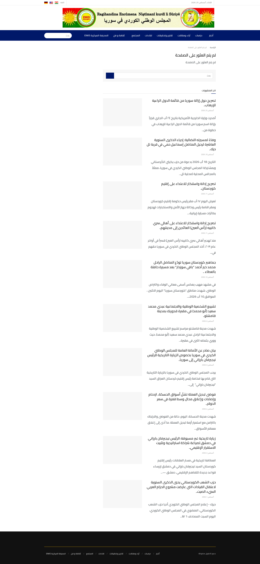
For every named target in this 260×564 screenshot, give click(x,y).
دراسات (198, 35)
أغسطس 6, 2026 (208, 321)
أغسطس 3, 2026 (208, 452)
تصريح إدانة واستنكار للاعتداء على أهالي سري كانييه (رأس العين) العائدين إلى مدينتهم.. (184, 225)
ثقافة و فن (119, 35)
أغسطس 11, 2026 (207, 233)
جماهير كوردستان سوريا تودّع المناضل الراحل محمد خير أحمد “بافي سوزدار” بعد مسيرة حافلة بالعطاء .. (183, 267)
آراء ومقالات (184, 35)
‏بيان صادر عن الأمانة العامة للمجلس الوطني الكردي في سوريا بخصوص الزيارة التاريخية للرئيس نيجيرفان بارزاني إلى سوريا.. (181, 355)
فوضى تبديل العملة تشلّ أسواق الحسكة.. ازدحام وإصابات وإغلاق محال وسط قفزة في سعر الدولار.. (182, 399)
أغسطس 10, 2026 (207, 277)
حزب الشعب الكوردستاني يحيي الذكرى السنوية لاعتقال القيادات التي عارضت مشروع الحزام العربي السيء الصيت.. (181, 487)
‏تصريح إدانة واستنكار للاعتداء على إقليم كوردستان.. (188, 186)
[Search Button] (46, 35)
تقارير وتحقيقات (165, 35)
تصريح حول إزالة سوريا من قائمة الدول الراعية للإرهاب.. (184, 102)
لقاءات (148, 35)
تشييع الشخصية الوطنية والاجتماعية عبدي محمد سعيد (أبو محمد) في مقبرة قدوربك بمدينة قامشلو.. (182, 311)
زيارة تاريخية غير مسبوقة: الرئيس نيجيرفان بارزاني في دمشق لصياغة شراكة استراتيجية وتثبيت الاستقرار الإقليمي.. (182, 443)
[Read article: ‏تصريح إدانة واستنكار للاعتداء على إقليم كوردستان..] (122, 195)
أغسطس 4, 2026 (208, 408)
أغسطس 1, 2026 (208, 496)
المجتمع (136, 35)
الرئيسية (213, 47)
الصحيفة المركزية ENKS (96, 35)
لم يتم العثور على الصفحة (197, 47)
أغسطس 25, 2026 (207, 110)
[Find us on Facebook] (73, 2)
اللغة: (62, 2)
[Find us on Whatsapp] (69, 2)
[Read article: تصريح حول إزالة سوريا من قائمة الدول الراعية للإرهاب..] (122, 112)
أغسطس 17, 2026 (207, 193)
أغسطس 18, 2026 (207, 154)
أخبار (211, 35)
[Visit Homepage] (139, 18)
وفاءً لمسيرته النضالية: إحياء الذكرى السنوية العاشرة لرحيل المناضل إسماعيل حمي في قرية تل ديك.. (181, 144)
